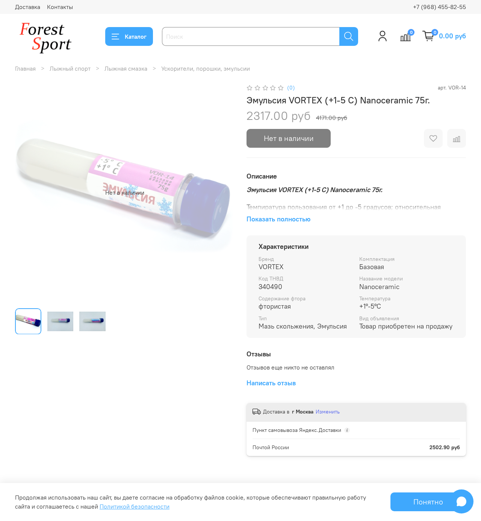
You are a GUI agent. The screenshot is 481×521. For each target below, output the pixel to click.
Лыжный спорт (70, 68)
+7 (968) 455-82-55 (439, 7)
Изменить (328, 411)
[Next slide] (222, 192)
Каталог (136, 36)
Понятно (428, 501)
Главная (25, 68)
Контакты (60, 7)
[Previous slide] (27, 192)
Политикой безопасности (134, 506)
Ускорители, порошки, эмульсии (205, 68)
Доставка (27, 7)
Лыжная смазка (125, 68)
